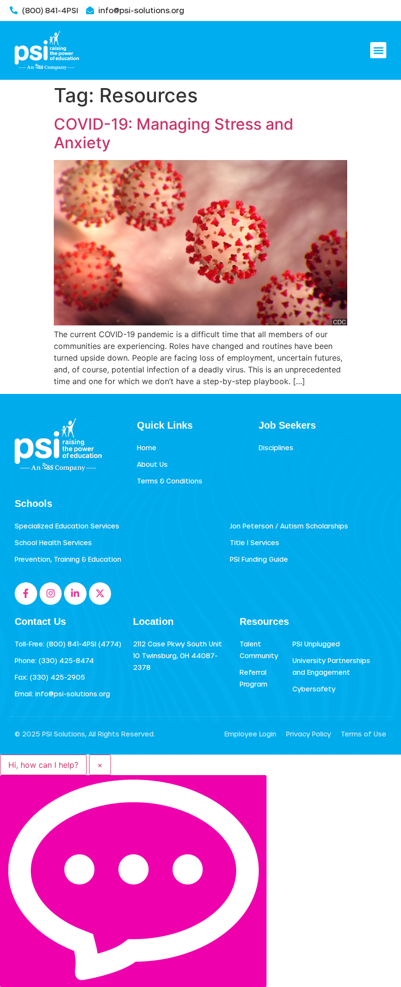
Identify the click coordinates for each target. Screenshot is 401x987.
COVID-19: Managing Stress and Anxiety (173, 133)
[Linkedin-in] (75, 593)
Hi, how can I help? (43, 765)
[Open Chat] (133, 881)
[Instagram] (51, 593)
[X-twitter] (100, 593)
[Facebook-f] (26, 593)
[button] (378, 50)
